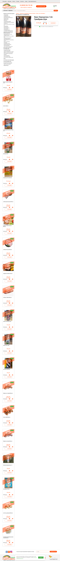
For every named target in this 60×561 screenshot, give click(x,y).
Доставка (9, 1)
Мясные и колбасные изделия (9, 13)
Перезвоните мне (41, 6)
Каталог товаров (8, 10)
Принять (41, 557)
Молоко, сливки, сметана (7, 56)
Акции (26, 1)
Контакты (22, 1)
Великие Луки (5, 20)
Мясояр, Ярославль (6, 18)
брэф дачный (5, 153)
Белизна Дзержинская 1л (7, 465)
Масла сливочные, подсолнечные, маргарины (8, 54)
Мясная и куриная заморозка (7, 44)
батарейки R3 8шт (6, 489)
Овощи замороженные (7, 45)
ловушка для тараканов (7, 177)
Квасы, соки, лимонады (40, 13)
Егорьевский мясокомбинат (7, 21)
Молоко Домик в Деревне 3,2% (7, 82)
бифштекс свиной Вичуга (7, 441)
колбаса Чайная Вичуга (7, 297)
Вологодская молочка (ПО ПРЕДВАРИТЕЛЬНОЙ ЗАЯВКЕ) (7, 50)
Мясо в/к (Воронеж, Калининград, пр (8, 17)
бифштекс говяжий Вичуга (8, 393)
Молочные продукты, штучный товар (7, 48)
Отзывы (17, 1)
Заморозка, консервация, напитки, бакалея (8, 32)
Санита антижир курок (7, 321)
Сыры (4, 58)
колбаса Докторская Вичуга (8, 201)
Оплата (13, 1)
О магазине (4, 1)
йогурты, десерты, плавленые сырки (8, 57)
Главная (17, 13)
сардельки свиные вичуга (7, 273)
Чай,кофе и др (6, 65)
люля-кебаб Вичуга (6, 417)
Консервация (5, 42)
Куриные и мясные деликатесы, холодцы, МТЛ (9, 24)
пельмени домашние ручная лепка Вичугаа (8, 537)
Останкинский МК (6, 15)
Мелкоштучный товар (6, 55)
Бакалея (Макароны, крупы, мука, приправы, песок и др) (8, 34)
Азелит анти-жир (6, 345)
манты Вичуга (5, 105)
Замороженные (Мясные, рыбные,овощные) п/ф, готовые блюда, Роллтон (9, 40)
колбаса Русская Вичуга (7, 249)
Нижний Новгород (6, 19)
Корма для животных (7, 61)
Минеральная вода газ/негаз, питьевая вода (9, 36)
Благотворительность (32, 1)
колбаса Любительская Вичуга (7, 226)
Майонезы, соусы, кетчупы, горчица (8, 52)
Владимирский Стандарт (7, 16)
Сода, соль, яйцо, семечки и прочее (8, 46)
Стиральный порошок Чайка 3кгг (8, 130)
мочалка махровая (6, 369)
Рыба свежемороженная (7, 43)
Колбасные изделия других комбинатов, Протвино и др (9, 23)
